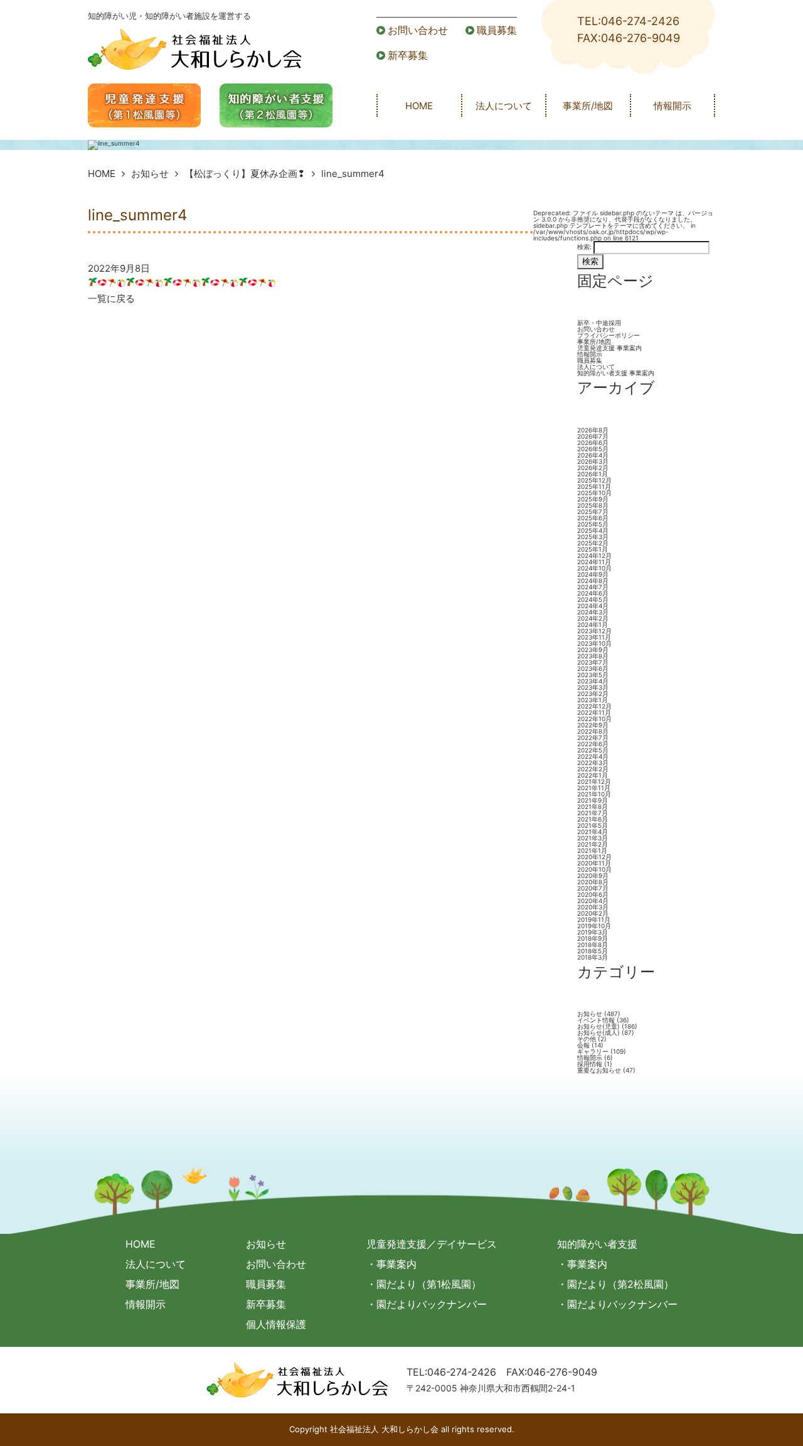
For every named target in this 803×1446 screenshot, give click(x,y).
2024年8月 (593, 580)
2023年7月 (593, 662)
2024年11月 (594, 561)
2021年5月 (592, 825)
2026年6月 (593, 442)
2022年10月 (594, 718)
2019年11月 (593, 919)
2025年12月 (594, 480)
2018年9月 (592, 938)
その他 (586, 1038)
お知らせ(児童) (598, 1026)
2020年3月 (593, 907)
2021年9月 (592, 800)
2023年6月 (593, 668)
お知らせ (150, 173)
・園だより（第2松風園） (615, 1284)
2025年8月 (593, 505)
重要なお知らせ (599, 1070)
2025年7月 (593, 511)
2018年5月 (592, 951)
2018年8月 (592, 944)
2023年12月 (594, 631)
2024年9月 (593, 574)
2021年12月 (594, 781)
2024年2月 (593, 618)
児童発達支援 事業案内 (609, 347)
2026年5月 (593, 449)
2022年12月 (594, 706)
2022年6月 (593, 743)
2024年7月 (593, 587)
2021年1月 (592, 850)
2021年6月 (592, 819)
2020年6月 (593, 894)
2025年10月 (594, 492)
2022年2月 (593, 769)
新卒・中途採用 (599, 322)
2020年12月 (594, 856)
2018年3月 (592, 957)
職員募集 (497, 30)
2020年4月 (593, 900)
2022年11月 (594, 712)
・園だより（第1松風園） (423, 1284)
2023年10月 (594, 643)
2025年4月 (593, 530)
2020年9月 (593, 875)
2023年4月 (593, 681)
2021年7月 (592, 813)
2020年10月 (594, 869)
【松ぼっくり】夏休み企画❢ (245, 173)
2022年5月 (593, 750)
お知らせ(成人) (598, 1032)
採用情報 (589, 1064)
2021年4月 (592, 831)
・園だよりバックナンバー (426, 1304)
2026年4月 (593, 455)
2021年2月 (592, 844)
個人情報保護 (276, 1324)
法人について (504, 106)
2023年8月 (593, 656)
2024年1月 (592, 624)
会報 (583, 1045)
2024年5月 (593, 599)
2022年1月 (592, 775)
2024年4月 (593, 605)
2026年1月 (592, 474)
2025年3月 (593, 536)
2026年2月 (593, 467)
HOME (419, 106)
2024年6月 (593, 593)
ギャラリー (593, 1051)
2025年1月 (592, 549)
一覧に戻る (111, 298)
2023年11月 (594, 637)
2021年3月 (592, 838)
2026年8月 (593, 430)
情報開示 (672, 106)
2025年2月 (593, 543)
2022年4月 (593, 756)
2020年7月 (593, 888)
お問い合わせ (418, 30)
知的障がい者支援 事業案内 (615, 373)
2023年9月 (593, 649)
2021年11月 (593, 787)
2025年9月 (593, 499)
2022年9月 (593, 725)
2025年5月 (593, 524)
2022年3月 (593, 762)
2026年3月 (593, 461)
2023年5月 (593, 674)
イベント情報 (596, 1020)
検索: (584, 246)
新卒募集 (408, 55)
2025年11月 (594, 486)
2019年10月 (594, 925)
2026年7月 (593, 436)
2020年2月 (593, 913)
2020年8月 (593, 882)
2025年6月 (593, 518)
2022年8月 (593, 731)
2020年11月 (594, 863)
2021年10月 (594, 794)
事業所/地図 (588, 106)
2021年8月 (592, 806)
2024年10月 (594, 568)
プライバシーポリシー (608, 335)
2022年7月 (593, 737)
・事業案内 (391, 1264)
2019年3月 (592, 932)
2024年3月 (593, 612)
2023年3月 (593, 687)
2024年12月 (594, 555)
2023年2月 (593, 693)
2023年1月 (592, 700)
